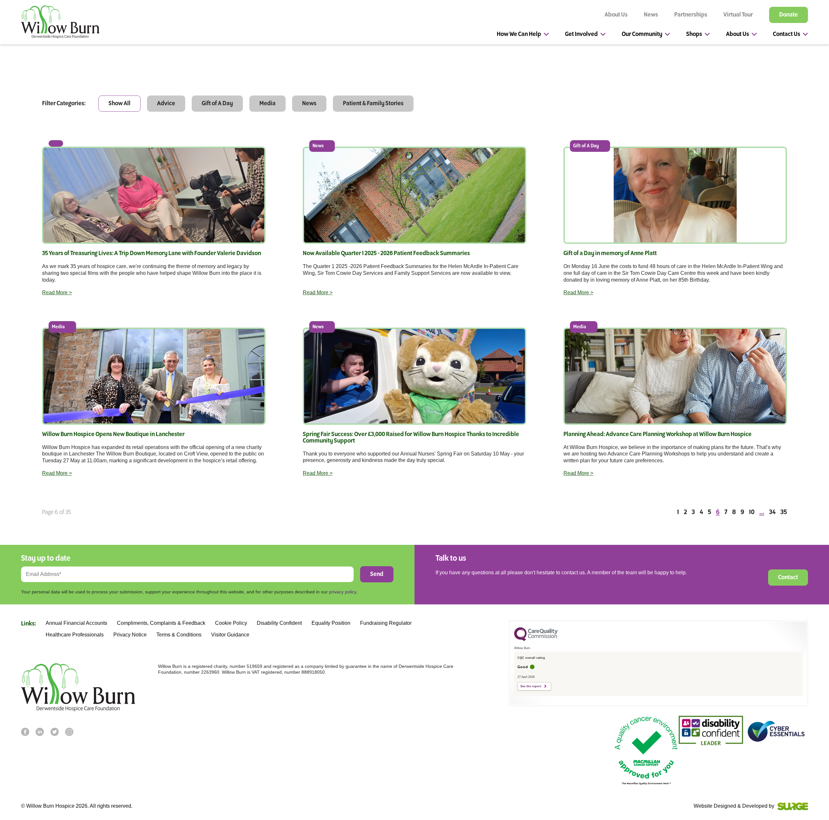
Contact (788, 577)
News (651, 15)
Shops (694, 34)
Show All (119, 103)
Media (267, 103)
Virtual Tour (738, 15)
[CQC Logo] (536, 639)
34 (772, 512)
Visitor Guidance (230, 634)
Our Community (642, 34)
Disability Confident (279, 623)
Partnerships (690, 15)
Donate (788, 15)
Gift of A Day (217, 103)
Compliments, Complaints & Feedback (161, 623)
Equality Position (331, 623)
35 (783, 512)
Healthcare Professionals (75, 634)
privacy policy (342, 591)
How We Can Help (519, 34)
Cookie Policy (231, 623)
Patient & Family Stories (373, 103)
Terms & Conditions (178, 634)
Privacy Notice (130, 634)
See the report (530, 686)
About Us (616, 15)
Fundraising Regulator (386, 623)
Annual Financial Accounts (76, 623)
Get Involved (581, 34)
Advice (166, 103)
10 (752, 512)
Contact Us (786, 34)
